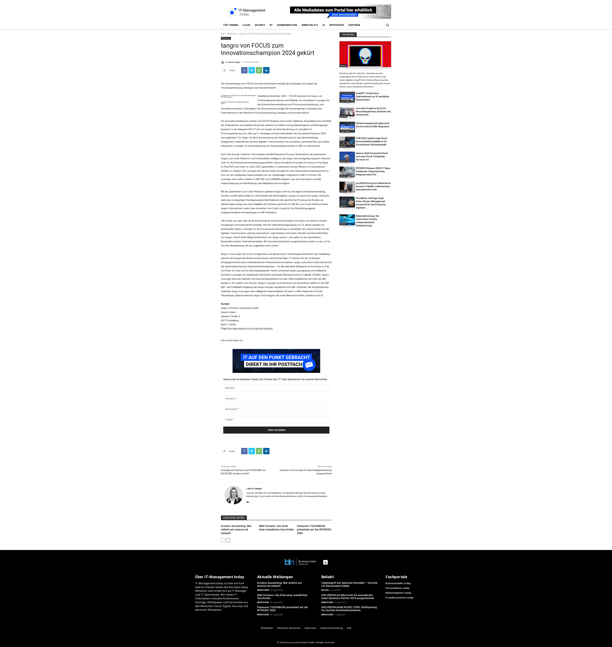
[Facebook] (244, 70)
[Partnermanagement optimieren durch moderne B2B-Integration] (347, 127)
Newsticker (232, 33)
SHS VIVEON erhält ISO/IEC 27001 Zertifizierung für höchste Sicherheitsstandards (349, 609)
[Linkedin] (266, 70)
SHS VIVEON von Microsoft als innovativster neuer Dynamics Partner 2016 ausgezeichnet (347, 597)
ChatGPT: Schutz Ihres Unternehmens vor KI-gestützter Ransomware (372, 96)
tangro (314, 96)
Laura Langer (234, 62)
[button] (387, 25)
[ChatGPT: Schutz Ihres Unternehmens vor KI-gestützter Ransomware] (347, 97)
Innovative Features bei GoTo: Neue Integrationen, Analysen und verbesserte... (373, 111)
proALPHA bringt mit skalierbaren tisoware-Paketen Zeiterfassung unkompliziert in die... (373, 186)
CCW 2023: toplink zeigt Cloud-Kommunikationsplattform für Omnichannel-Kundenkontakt (372, 141)
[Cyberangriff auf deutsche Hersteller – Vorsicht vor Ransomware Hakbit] (365, 54)
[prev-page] (223, 540)
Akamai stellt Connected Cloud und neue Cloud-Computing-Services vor (372, 156)
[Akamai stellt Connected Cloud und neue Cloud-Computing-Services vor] (347, 157)
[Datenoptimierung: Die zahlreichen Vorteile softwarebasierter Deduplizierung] (347, 219)
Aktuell (343, 66)
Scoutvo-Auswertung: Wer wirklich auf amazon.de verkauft (236, 530)
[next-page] (228, 540)
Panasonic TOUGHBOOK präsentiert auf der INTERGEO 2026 (314, 530)
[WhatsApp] (259, 70)
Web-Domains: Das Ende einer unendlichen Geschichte (282, 597)
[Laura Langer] (223, 62)
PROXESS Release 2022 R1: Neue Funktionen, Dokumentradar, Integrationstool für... (373, 171)
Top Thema (345, 101)
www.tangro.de (237, 254)
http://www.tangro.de (232, 340)
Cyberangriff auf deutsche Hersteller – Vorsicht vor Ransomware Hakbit (349, 584)
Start (223, 33)
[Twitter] (251, 70)
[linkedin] (247, 501)
